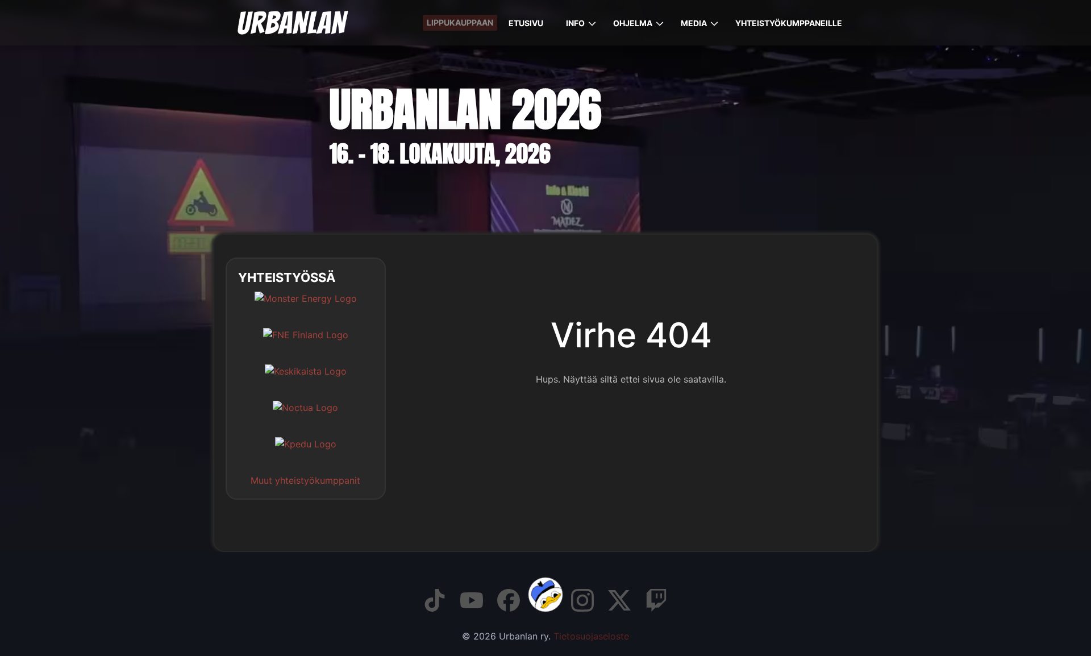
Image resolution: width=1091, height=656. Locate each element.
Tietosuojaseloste (591, 636)
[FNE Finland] (305, 343)
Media (694, 23)
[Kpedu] (305, 452)
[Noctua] (305, 416)
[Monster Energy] (306, 307)
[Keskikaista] (306, 379)
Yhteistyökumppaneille (788, 23)
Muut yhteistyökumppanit (305, 480)
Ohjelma (632, 23)
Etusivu (526, 23)
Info (575, 23)
